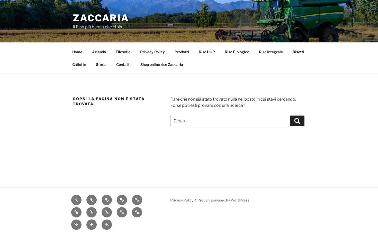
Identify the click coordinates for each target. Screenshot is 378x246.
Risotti (298, 52)
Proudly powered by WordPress (223, 200)
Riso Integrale (271, 52)
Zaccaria (101, 18)
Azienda (99, 52)
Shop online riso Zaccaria (161, 64)
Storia (101, 64)
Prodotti (182, 52)
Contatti (123, 64)
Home (77, 52)
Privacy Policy (152, 52)
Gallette (79, 64)
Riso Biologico (237, 52)
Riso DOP (207, 52)
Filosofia (123, 52)
